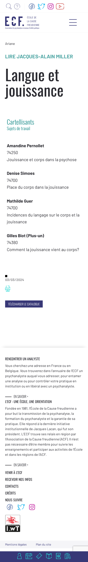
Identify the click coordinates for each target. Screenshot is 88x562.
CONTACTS (12, 486)
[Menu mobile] (73, 22)
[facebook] (32, 6)
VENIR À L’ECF (13, 472)
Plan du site (43, 544)
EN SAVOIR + (21, 396)
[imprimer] (7, 289)
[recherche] (9, 6)
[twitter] (41, 6)
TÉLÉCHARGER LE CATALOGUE (24, 304)
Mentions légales (16, 544)
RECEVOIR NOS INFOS (18, 479)
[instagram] (50, 6)
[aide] (17, 6)
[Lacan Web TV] (60, 6)
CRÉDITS (10, 493)
